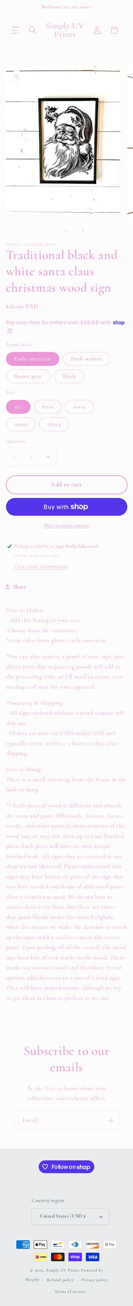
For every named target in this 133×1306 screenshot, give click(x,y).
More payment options (66, 525)
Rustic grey (28, 376)
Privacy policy (94, 1279)
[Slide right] (83, 230)
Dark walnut (86, 359)
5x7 (18, 406)
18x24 (54, 424)
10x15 (79, 406)
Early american (32, 359)
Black (69, 376)
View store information (41, 566)
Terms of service (70, 1291)
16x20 (21, 424)
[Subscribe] (109, 1120)
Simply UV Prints (62, 1270)
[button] (15, 30)
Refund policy (60, 1279)
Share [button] (19, 587)
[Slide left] (50, 230)
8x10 (47, 406)
